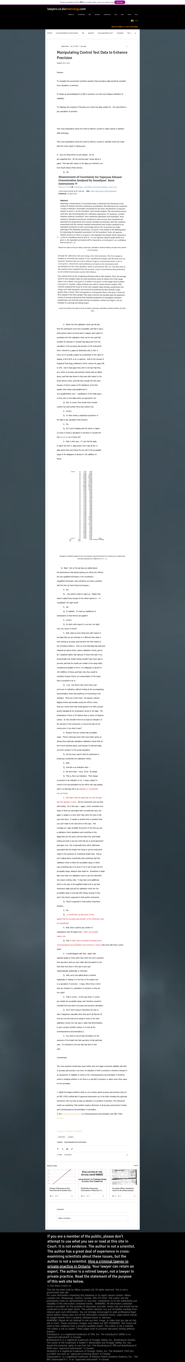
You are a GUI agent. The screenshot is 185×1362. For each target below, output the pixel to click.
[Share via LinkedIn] (67, 1149)
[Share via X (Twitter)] (62, 1149)
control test (61, 1137)
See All (136, 1165)
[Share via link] (72, 1149)
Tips (83, 33)
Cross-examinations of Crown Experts (67, 33)
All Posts (49, 33)
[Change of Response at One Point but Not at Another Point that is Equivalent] (61, 1177)
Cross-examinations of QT (105, 33)
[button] (135, 33)
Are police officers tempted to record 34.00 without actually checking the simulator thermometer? (123, 1189)
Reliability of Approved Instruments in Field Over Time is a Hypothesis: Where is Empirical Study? (92, 1189)
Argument (91, 33)
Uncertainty (120, 33)
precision (70, 1137)
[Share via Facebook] (58, 1149)
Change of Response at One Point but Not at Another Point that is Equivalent (61, 1189)
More (128, 33)
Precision (59, 1142)
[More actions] (127, 46)
